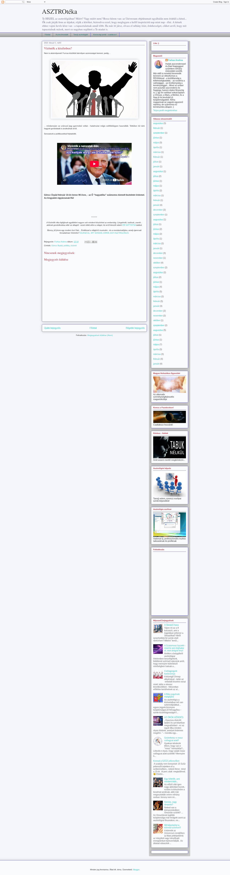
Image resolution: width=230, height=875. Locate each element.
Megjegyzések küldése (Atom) (100, 335)
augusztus (158, 123)
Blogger (136, 869)
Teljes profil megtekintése (165, 110)
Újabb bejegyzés (52, 328)
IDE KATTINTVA (129, 225)
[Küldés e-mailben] (86, 242)
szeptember (158, 133)
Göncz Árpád (57, 245)
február (156, 128)
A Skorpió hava (171, 625)
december (158, 210)
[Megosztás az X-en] (91, 242)
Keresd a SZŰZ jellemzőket (166, 761)
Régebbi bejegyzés (135, 328)
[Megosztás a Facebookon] (93, 242)
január (156, 166)
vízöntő (74, 245)
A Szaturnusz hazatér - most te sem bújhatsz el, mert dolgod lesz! (175, 648)
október (156, 263)
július (155, 162)
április (156, 147)
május (156, 142)
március (157, 152)
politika (66, 245)
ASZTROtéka (59, 11)
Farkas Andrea (175, 60)
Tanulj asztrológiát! (80, 35)
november (158, 258)
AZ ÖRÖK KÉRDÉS (173, 717)
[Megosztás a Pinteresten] (96, 242)
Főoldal (47, 35)
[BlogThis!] (88, 242)
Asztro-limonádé (62, 35)
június (156, 138)
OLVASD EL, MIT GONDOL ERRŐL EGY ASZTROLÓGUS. (104, 233)
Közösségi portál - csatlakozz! (105, 35)
